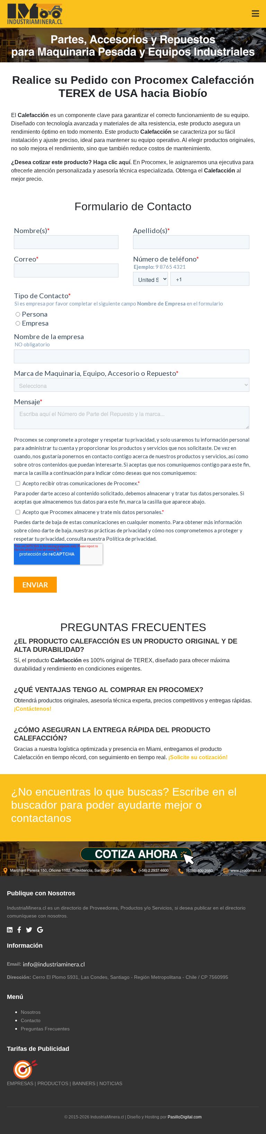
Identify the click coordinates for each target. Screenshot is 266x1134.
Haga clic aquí (111, 162)
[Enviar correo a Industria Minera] (54, 964)
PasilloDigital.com (185, 1117)
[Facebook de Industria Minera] (19, 930)
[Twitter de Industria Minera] (29, 930)
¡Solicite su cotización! (198, 757)
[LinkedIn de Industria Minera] (9, 930)
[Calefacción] (133, 858)
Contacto (31, 1020)
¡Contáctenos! (32, 709)
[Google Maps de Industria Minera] (40, 930)
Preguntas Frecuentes (45, 1028)
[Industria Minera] (35, 13)
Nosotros (31, 1012)
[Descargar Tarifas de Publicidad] (24, 1069)
